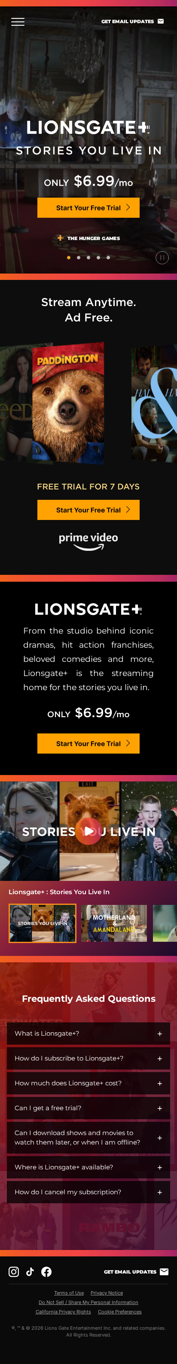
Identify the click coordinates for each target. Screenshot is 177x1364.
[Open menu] (20, 21)
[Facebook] (46, 1272)
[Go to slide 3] (88, 257)
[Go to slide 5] (108, 257)
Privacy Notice (107, 1293)
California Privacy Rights (63, 1312)
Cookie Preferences (120, 1312)
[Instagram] (14, 1272)
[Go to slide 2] (78, 257)
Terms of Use (69, 1293)
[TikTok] (30, 1272)
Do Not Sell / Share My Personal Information (88, 1302)
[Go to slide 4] (98, 257)
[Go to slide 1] (68, 257)
